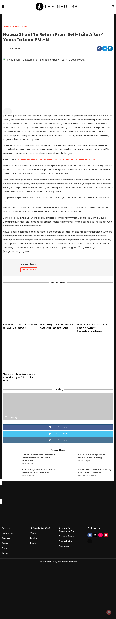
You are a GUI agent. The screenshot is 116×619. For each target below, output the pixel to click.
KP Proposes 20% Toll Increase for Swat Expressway (20, 326)
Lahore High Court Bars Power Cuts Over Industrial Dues (56, 326)
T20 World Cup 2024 (40, 527)
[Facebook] (89, 535)
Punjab (24, 26)
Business (6, 537)
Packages (64, 546)
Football (34, 537)
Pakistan (8, 26)
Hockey (34, 542)
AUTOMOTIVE (84, 475)
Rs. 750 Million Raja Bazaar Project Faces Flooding (92, 456)
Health (5, 553)
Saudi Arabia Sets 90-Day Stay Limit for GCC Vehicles (94, 471)
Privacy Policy (65, 541)
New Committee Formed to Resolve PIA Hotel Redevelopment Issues (92, 327)
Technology (7, 532)
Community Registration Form (67, 529)
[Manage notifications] (108, 612)
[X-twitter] (95, 535)
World (30, 463)
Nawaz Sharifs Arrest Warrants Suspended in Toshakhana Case (56, 159)
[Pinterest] (106, 535)
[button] (99, 48)
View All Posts (29, 269)
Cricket (33, 532)
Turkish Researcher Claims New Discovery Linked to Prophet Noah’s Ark (38, 457)
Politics (16, 26)
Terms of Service (67, 536)
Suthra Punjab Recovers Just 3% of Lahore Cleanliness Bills (38, 471)
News (24, 463)
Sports (5, 542)
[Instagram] (100, 535)
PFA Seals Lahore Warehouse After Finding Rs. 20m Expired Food (19, 377)
